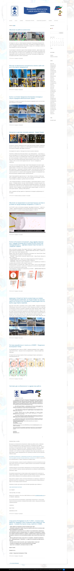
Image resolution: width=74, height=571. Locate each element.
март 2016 (52, 96)
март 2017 (52, 88)
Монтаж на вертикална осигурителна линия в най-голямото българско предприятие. (26, 66)
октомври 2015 (53, 99)
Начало (10, 20)
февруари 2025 (53, 64)
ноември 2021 (52, 67)
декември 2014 (53, 105)
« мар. (51, 48)
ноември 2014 (52, 106)
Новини (21, 20)
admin (14, 25)
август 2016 (52, 92)
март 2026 (52, 63)
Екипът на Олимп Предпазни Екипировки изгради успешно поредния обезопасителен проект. (26, 97)
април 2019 (52, 78)
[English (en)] (52, 28)
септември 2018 (53, 83)
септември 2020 (53, 71)
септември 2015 (53, 101)
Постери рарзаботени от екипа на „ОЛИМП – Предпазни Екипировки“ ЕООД (27, 345)
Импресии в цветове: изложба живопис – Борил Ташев (26, 132)
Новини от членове (21, 195)
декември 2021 (53, 66)
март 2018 (52, 87)
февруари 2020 (53, 76)
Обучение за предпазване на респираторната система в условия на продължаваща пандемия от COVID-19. (27, 203)
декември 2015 (53, 98)
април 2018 (52, 85)
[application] (27, 222)
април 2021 (52, 69)
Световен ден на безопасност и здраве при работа (25, 386)
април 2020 (52, 73)
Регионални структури (29, 20)
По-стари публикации (14, 563)
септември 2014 (53, 109)
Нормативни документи (41, 20)
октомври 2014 (53, 108)
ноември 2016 (52, 89)
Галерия (50, 20)
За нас (16, 20)
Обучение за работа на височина (19, 30)
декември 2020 (53, 70)
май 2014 (52, 112)
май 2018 (52, 84)
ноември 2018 (52, 81)
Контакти (56, 20)
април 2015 (52, 102)
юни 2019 (52, 77)
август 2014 (52, 110)
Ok (63, 569)
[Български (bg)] (50, 28)
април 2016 (52, 95)
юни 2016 (52, 94)
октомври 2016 (53, 91)
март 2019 (52, 80)
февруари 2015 (53, 103)
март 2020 (52, 74)
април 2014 (52, 113)
